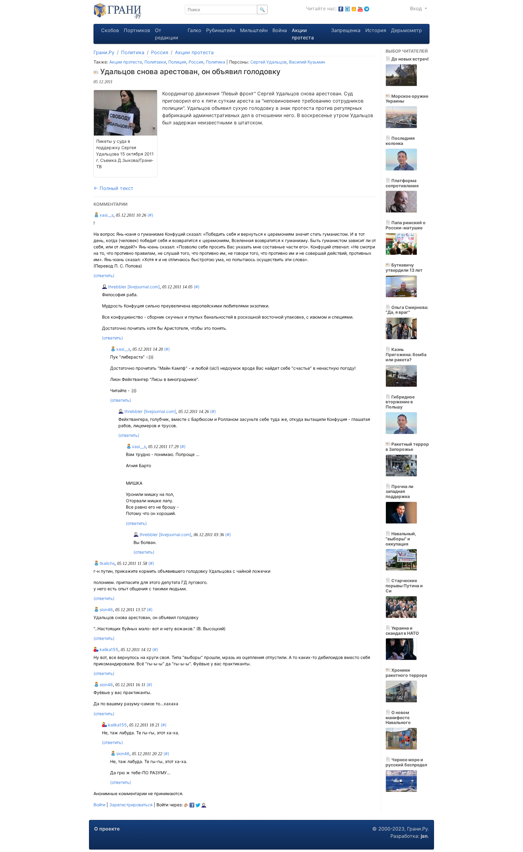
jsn (424, 836)
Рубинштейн (220, 30)
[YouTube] (360, 8)
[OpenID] (186, 804)
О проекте (107, 829)
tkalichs (106, 563)
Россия (159, 52)
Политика (132, 52)
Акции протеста (303, 34)
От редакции (166, 34)
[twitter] (198, 804)
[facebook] (191, 804)
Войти (99, 804)
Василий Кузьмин (307, 61)
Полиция (177, 61)
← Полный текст (113, 188)
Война (279, 30)
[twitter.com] (347, 8)
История (375, 30)
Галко (194, 30)
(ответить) (104, 275)
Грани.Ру (104, 52)
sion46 (105, 609)
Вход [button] (416, 8)
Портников (137, 30)
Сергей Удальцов (268, 61)
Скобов (110, 30)
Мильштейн (254, 30)
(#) (150, 215)
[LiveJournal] (204, 804)
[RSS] (353, 8)
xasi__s (105, 215)
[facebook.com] (341, 8)
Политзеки (155, 61)
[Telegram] (366, 8)
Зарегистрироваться (131, 804)
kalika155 (108, 649)
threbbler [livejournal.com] (133, 286)
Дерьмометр (406, 30)
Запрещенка (345, 30)
